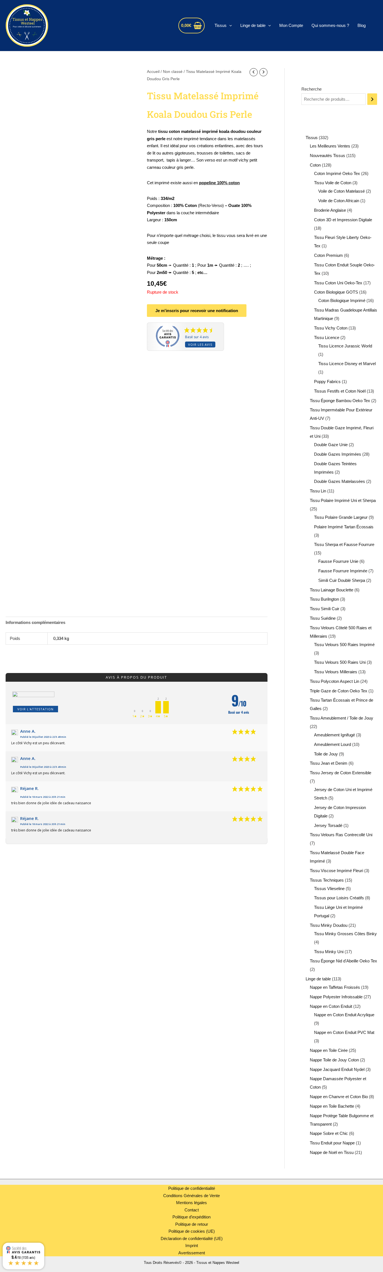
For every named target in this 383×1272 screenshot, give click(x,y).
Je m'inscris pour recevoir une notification (196, 310)
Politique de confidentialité (191, 1188)
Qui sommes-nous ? (330, 25)
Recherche (311, 89)
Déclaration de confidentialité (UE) (192, 1238)
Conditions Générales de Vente (191, 1195)
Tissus (220, 25)
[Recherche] (372, 99)
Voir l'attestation (35, 709)
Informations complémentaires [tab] (35, 622)
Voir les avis (200, 344)
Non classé (173, 72)
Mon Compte (291, 25)
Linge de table (253, 25)
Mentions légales (191, 1202)
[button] (229, 25)
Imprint (191, 1245)
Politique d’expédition (191, 1217)
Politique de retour (191, 1224)
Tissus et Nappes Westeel (109, 25)
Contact (191, 1210)
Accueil (153, 72)
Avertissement (191, 1252)
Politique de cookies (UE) (192, 1231)
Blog (361, 25)
